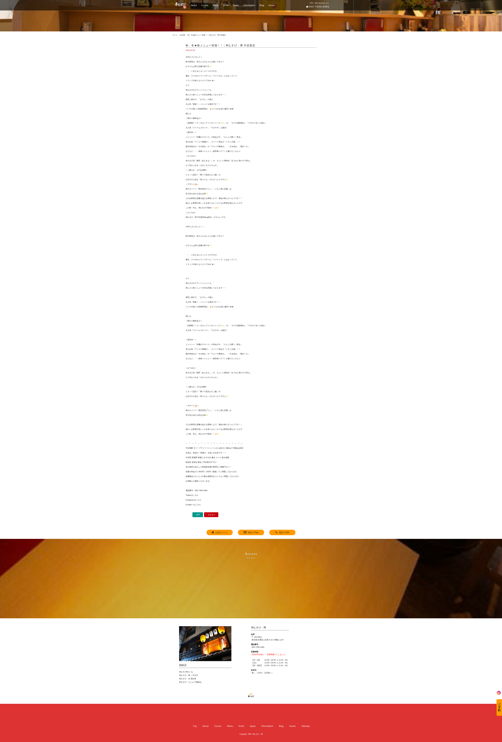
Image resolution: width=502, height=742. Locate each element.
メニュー (211, 515)
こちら (195, 495)
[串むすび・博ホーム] (179, 5)
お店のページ (221, 532)
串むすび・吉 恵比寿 (187, 679)
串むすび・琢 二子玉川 (188, 675)
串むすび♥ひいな (186, 672)
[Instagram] (499, 693)
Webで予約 (253, 532)
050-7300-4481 (319, 6)
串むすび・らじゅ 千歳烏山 (190, 682)
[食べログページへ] (251, 695)
